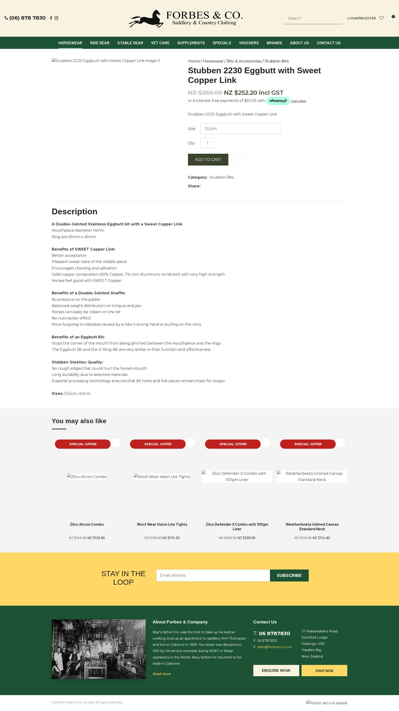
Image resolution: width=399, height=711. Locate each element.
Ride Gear (99, 42)
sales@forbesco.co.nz (274, 647)
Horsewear (70, 42)
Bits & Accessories (244, 61)
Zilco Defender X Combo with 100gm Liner (237, 526)
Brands (274, 42)
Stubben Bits (277, 61)
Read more (162, 674)
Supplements (191, 42)
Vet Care (160, 42)
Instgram (56, 18)
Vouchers (249, 42)
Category (197, 177)
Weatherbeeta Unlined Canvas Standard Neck (312, 526)
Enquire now (276, 670)
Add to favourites (115, 443)
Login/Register (361, 18)
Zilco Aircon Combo (87, 524)
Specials (222, 42)
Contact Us (329, 42)
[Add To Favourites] (238, 160)
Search (337, 18)
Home (194, 61)
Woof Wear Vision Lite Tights (162, 524)
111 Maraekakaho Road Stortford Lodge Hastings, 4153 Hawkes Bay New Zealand (320, 643)
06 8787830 (274, 633)
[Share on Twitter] (209, 186)
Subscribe (289, 575)
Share (194, 186)
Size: (192, 129)
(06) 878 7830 (27, 18)
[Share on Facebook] (203, 186)
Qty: (191, 143)
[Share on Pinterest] (223, 186)
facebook (51, 18)
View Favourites (381, 18)
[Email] (216, 186)
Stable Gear (130, 42)
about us (299, 42)
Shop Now (324, 670)
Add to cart (208, 159)
